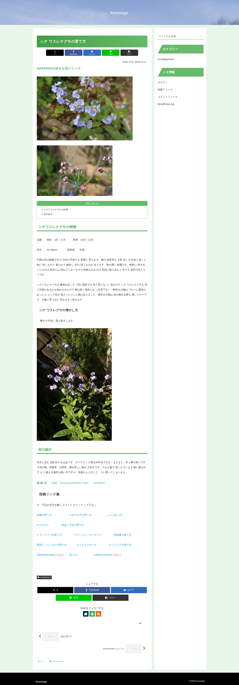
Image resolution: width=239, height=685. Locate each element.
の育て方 (54, 525)
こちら (127, 515)
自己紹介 (48, 214)
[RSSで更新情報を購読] (98, 614)
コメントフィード (168, 96)
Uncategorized (45, 577)
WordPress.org (166, 104)
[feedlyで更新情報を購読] (92, 614)
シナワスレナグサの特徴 (56, 209)
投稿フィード (165, 89)
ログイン (163, 82)
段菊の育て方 (59, 515)
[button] (129, 53)
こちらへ (97, 515)
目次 (88, 203)
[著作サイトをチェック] (86, 614)
